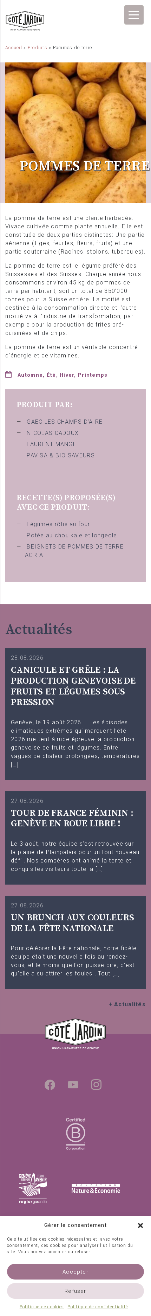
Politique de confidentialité (97, 1306)
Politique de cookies (42, 1306)
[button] (140, 1225)
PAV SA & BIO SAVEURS (61, 455)
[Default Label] (73, 1084)
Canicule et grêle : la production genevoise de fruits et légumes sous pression (73, 686)
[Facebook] (49, 1084)
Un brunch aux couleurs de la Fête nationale (72, 923)
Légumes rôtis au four (58, 524)
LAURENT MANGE (52, 444)
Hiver (67, 375)
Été (51, 375)
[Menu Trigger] (134, 15)
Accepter (75, 1272)
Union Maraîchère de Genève (25, 22)
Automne (30, 375)
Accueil (13, 47)
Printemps (93, 375)
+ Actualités (127, 1004)
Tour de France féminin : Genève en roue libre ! (72, 818)
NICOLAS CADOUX (53, 433)
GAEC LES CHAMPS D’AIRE (65, 421)
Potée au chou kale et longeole (72, 535)
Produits (37, 47)
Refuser (75, 1291)
